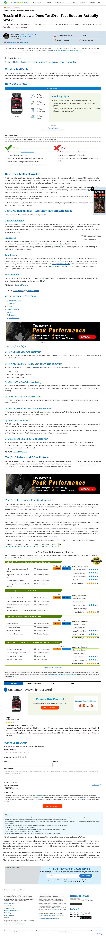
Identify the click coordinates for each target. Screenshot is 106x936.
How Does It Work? (39, 62)
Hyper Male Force (13, 318)
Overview (9, 62)
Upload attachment (11, 785)
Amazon (36, 367)
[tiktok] (89, 913)
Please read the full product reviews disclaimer (62, 674)
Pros (23, 62)
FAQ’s (62, 62)
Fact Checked (24, 42)
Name (7, 762)
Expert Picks (72, 3)
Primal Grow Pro (13, 309)
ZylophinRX (11, 303)
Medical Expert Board (9, 903)
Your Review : (9, 769)
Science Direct (56, 833)
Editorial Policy (14, 889)
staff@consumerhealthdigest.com (13, 922)
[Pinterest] (78, 913)
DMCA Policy (23, 889)
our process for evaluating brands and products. (68, 50)
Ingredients (53, 62)
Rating (17, 62)
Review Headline (10, 750)
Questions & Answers (33, 683)
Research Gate (63, 819)
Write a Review (87, 40)
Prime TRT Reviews (20, 452)
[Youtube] (75, 913)
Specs (84, 36)
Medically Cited (11, 42)
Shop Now (57, 569)
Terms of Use (79, 799)
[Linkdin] (85, 913)
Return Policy (7, 913)
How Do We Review (9, 906)
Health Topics (38, 3)
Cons (28, 62)
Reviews (14, 683)
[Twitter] (82, 913)
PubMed (65, 825)
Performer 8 (11, 315)
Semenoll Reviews (21, 285)
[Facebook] (71, 913)
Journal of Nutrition (9, 823)
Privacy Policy (52, 915)
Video (73, 683)
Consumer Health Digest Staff (28, 34)
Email (55, 762)
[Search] (99, 3)
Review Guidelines (37, 796)
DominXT (10, 306)
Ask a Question (63, 40)
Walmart (44, 367)
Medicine (64, 829)
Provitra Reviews (33, 291)
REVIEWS (82, 3)
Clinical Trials (37, 831)
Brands (48, 3)
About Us (6, 889)
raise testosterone (27, 152)
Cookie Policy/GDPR (9, 915)
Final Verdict (71, 62)
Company (92, 3)
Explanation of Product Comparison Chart (53, 667)
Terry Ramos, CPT (25, 36)
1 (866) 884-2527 (19, 924)
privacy (70, 881)
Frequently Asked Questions (11, 910)
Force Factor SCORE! (14, 301)
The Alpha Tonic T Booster (61, 264)
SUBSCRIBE (85, 876)
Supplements (59, 3)
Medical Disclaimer (57, 909)
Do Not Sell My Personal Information (49, 918)
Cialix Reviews (18, 291)
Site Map (6, 917)
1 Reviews (65, 36)
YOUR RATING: (9, 757)
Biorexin (10, 312)
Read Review (66, 569)
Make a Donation (76, 904)
